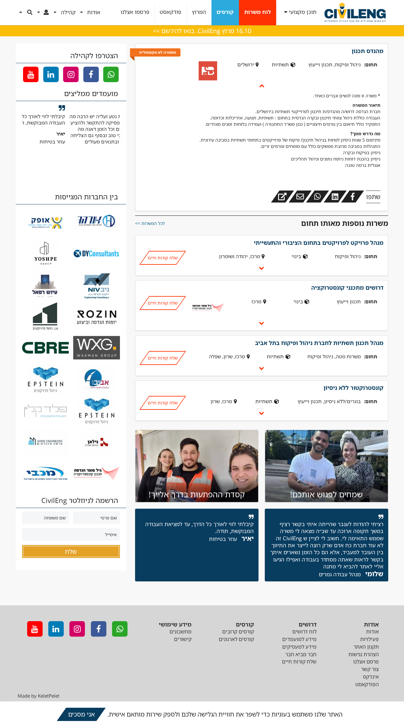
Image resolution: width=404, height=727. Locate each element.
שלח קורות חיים (162, 258)
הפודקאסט (367, 684)
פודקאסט (170, 12)
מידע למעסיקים (299, 646)
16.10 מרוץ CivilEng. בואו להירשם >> (202, 31)
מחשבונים (180, 631)
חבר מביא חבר (301, 654)
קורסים (225, 12)
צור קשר (370, 669)
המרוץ (199, 12)
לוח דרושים (304, 631)
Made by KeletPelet (38, 696)
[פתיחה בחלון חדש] (282, 197)
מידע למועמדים (299, 639)
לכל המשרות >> (150, 223)
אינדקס (371, 676)
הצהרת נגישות (363, 654)
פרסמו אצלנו (135, 12)
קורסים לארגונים (236, 639)
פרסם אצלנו (366, 661)
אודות (372, 631)
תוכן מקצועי (303, 12)
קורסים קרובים (238, 631)
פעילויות (369, 639)
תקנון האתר (366, 646)
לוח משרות (257, 12)
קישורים (183, 639)
